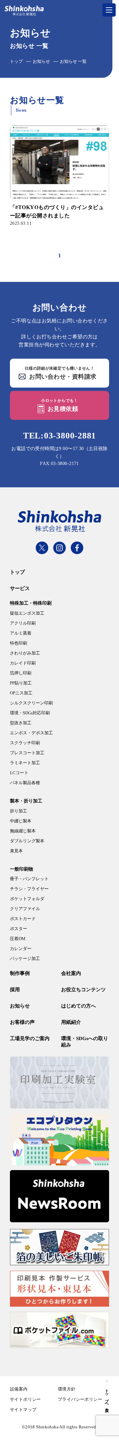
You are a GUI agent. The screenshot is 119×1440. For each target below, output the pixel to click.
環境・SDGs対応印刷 (30, 712)
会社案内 (71, 973)
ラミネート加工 (25, 762)
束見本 (16, 850)
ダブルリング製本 (27, 840)
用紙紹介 (71, 1022)
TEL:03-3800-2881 (59, 435)
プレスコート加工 (27, 752)
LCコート (19, 772)
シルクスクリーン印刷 (31, 702)
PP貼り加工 (21, 682)
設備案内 (19, 1388)
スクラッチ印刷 (25, 742)
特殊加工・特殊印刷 (31, 603)
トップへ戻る (106, 1398)
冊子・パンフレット (29, 878)
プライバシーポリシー (80, 1399)
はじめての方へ (78, 1006)
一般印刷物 (21, 869)
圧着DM (17, 938)
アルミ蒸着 (20, 633)
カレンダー (20, 948)
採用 (15, 989)
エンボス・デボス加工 (31, 732)
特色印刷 (18, 643)
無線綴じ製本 (23, 830)
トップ (16, 61)
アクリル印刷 (23, 623)
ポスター (18, 928)
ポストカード (23, 918)
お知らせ (41, 61)
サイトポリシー (25, 1399)
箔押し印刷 (20, 672)
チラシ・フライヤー (29, 888)
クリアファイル (25, 908)
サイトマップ (23, 1409)
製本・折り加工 (26, 800)
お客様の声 (22, 1022)
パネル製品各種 (25, 782)
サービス (20, 588)
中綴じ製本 (20, 820)
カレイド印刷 (23, 662)
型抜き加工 (20, 722)
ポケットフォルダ (27, 898)
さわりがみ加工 (25, 653)
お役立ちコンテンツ (83, 989)
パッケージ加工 (25, 958)
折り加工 (18, 810)
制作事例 (20, 973)
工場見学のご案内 (30, 1038)
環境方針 (67, 1388)
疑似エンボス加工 (27, 613)
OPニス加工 (21, 692)
